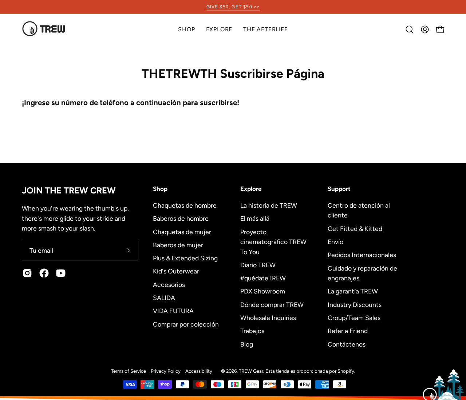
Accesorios (169, 284)
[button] (219, 29)
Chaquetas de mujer (182, 231)
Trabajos (252, 331)
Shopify (345, 371)
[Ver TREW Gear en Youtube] (60, 273)
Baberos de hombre (181, 218)
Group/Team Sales (354, 317)
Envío (335, 241)
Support (339, 188)
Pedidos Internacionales (362, 255)
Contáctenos (347, 344)
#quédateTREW (263, 278)
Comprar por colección (186, 324)
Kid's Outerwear (176, 271)
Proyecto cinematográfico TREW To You (273, 241)
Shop (160, 188)
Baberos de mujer (178, 244)
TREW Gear (251, 371)
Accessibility (198, 371)
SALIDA (164, 297)
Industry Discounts (355, 304)
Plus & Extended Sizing (185, 258)
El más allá (254, 218)
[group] (233, 7)
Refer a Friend (348, 331)
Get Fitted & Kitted (355, 228)
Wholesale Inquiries (268, 317)
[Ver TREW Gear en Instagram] (27, 273)
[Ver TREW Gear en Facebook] (44, 273)
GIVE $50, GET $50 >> (233, 6)
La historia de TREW (268, 205)
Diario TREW (258, 264)
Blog (246, 344)
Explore (250, 188)
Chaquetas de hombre (185, 205)
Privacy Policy (166, 371)
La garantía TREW (353, 291)
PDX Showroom (262, 291)
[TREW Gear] (44, 29)
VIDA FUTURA (173, 311)
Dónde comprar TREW (272, 304)
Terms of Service (128, 371)
